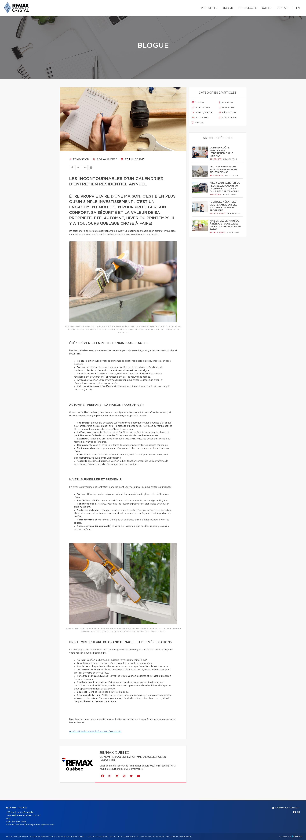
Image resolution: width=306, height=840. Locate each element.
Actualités (202, 118)
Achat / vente (203, 113)
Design (199, 123)
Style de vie (229, 118)
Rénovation (80, 159)
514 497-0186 (19, 822)
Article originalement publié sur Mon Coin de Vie (95, 731)
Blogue (227, 8)
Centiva (297, 836)
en (298, 8)
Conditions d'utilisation (152, 836)
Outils (266, 8)
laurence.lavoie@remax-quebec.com (35, 825)
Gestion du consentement (179, 836)
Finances (227, 103)
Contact (283, 8)
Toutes (199, 103)
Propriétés (209, 8)
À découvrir (202, 108)
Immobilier (228, 108)
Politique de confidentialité (124, 836)
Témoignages (247, 8)
